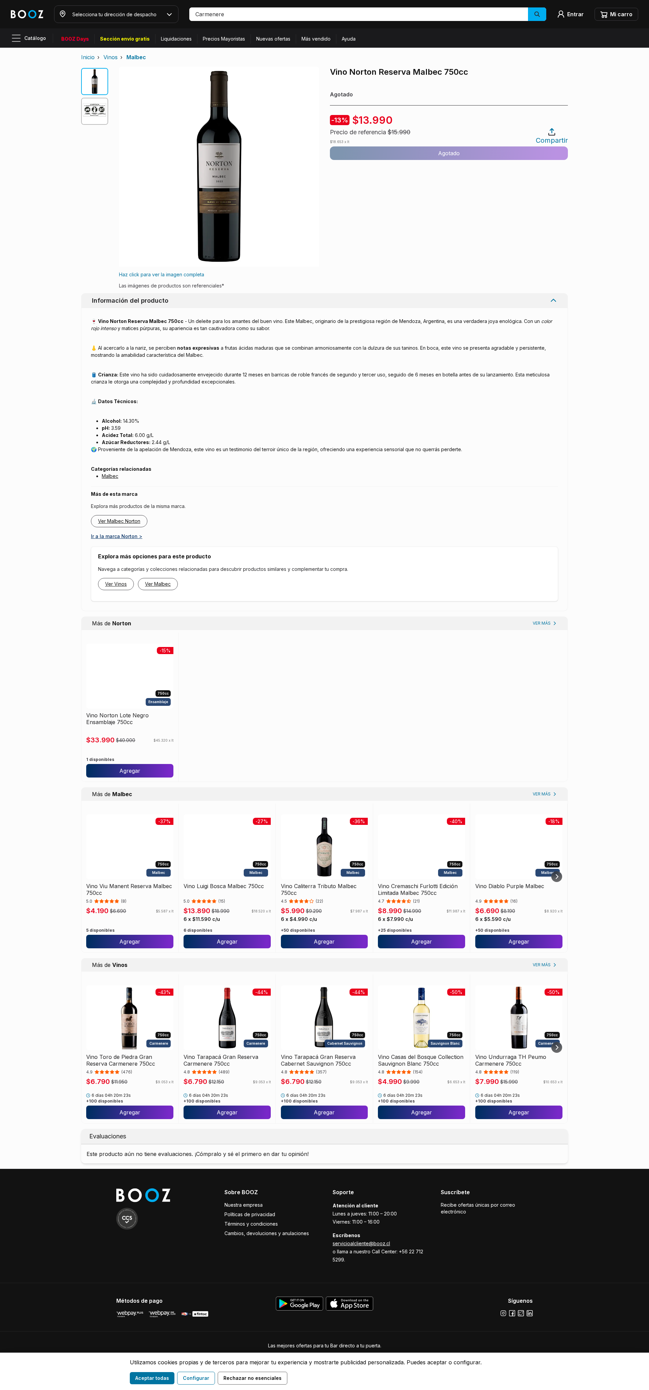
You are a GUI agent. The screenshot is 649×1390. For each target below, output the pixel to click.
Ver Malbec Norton (119, 521)
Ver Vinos (116, 584)
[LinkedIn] (530, 1313)
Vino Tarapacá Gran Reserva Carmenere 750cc (221, 1060)
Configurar (196, 1378)
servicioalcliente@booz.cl (361, 1243)
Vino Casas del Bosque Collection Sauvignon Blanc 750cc (420, 1060)
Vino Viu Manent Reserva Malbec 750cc (129, 889)
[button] (367, 14)
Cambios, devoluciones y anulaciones (266, 1233)
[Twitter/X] (521, 1313)
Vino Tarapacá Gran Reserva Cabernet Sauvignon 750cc (318, 1060)
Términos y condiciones (251, 1224)
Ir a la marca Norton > (116, 536)
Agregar (129, 770)
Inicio (88, 57)
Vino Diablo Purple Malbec (509, 886)
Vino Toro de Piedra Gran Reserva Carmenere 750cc (120, 1060)
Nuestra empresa (243, 1205)
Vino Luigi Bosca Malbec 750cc (224, 886)
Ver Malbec (158, 584)
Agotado (449, 153)
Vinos (110, 57)
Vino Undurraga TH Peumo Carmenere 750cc (510, 1060)
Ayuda (349, 39)
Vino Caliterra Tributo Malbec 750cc (319, 889)
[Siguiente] (556, 876)
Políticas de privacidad (249, 1214)
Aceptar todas (152, 1378)
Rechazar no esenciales (252, 1378)
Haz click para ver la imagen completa (161, 274)
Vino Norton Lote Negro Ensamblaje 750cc (117, 718)
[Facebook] (512, 1313)
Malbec (136, 57)
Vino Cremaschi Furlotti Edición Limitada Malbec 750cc (418, 889)
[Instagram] (503, 1313)
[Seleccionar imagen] (94, 81)
